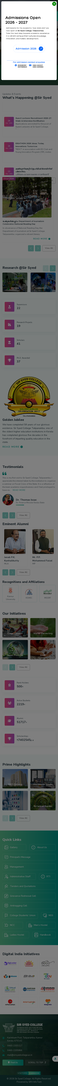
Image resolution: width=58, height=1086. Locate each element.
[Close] (54, 4)
